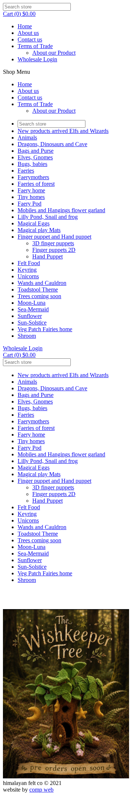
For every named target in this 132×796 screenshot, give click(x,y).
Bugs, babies (32, 164)
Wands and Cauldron (42, 283)
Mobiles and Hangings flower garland (61, 210)
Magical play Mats (39, 230)
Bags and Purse (36, 151)
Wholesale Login (37, 59)
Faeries (26, 170)
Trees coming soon (39, 296)
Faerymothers (33, 177)
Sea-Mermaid (33, 309)
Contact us (30, 39)
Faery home (31, 190)
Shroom (27, 336)
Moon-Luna (31, 303)
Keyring (27, 270)
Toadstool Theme (38, 289)
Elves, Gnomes (35, 157)
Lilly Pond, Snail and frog (48, 217)
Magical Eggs (34, 223)
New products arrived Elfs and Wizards (63, 131)
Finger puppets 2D (54, 250)
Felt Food (29, 263)
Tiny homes (31, 197)
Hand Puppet (47, 256)
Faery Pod (29, 203)
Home (25, 26)
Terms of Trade (35, 46)
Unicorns (28, 276)
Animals (27, 137)
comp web (41, 789)
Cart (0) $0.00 (19, 14)
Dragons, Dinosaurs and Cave (52, 144)
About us (28, 33)
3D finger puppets (53, 243)
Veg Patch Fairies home (45, 329)
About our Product (54, 53)
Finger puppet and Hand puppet (54, 237)
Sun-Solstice (32, 322)
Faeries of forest (36, 184)
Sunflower (30, 316)
